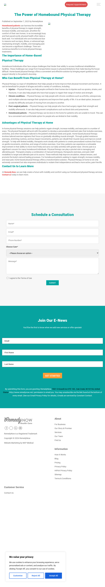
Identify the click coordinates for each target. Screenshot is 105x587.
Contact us (6, 174)
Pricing (57, 462)
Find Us (58, 440)
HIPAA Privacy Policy (63, 470)
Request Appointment (76, 4)
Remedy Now (10, 172)
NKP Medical (28, 442)
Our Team (59, 436)
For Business (60, 424)
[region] (35, 567)
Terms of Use (26, 278)
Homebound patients (11, 25)
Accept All (53, 575)
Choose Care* (12, 246)
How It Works (48, 4)
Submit (52, 282)
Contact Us (9, 492)
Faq (60, 4)
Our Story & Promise (63, 428)
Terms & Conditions (63, 478)
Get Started (52, 375)
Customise (18, 575)
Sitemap (58, 474)
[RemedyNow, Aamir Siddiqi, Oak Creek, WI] (5, 4)
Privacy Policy (60, 466)
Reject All (36, 575)
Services (35, 4)
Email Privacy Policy (38, 395)
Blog (56, 458)
